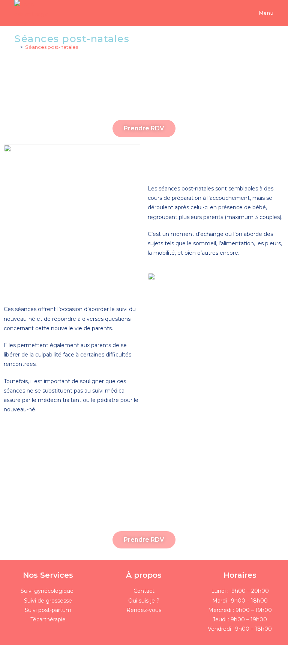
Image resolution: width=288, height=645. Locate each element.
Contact (144, 591)
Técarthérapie (48, 619)
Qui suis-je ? (143, 600)
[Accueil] (16, 47)
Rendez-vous (143, 610)
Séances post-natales (51, 47)
